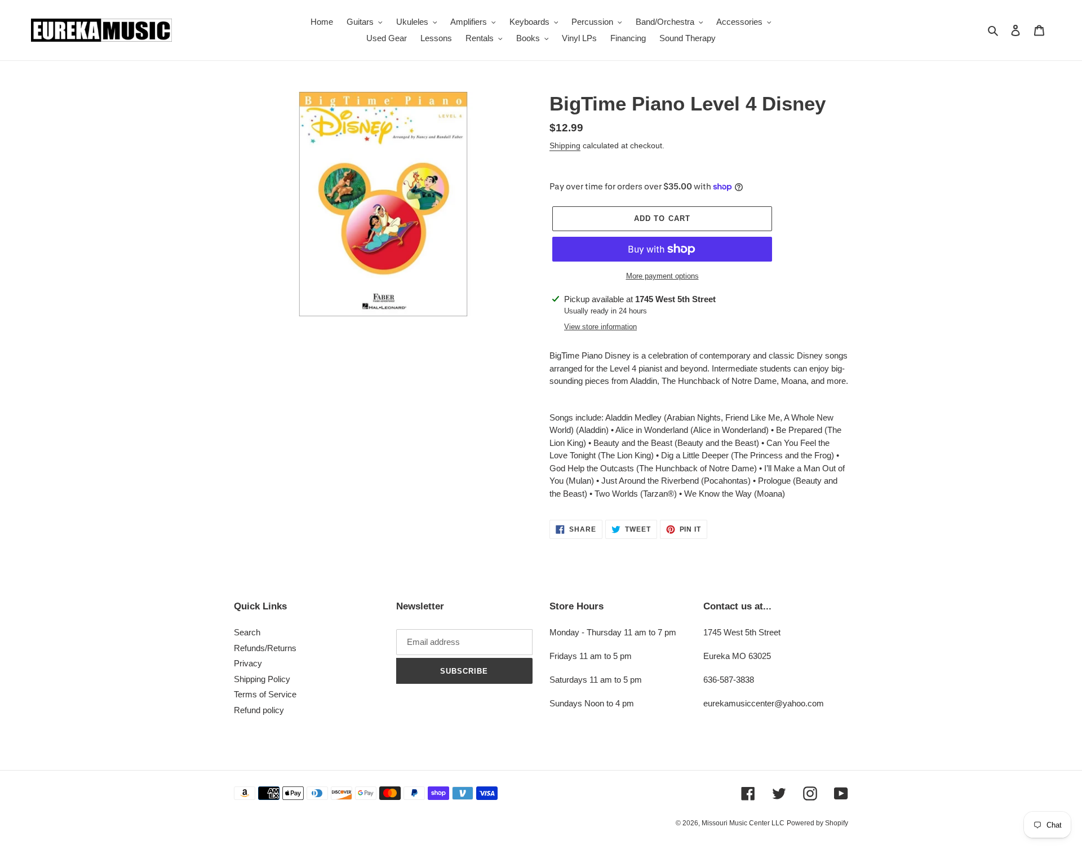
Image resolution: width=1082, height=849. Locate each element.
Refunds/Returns (265, 648)
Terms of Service (265, 694)
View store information (600, 326)
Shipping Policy (262, 679)
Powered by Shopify (817, 823)
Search (247, 632)
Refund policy (259, 710)
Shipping (564, 145)
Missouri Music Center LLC (743, 823)
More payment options (662, 276)
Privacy (248, 663)
